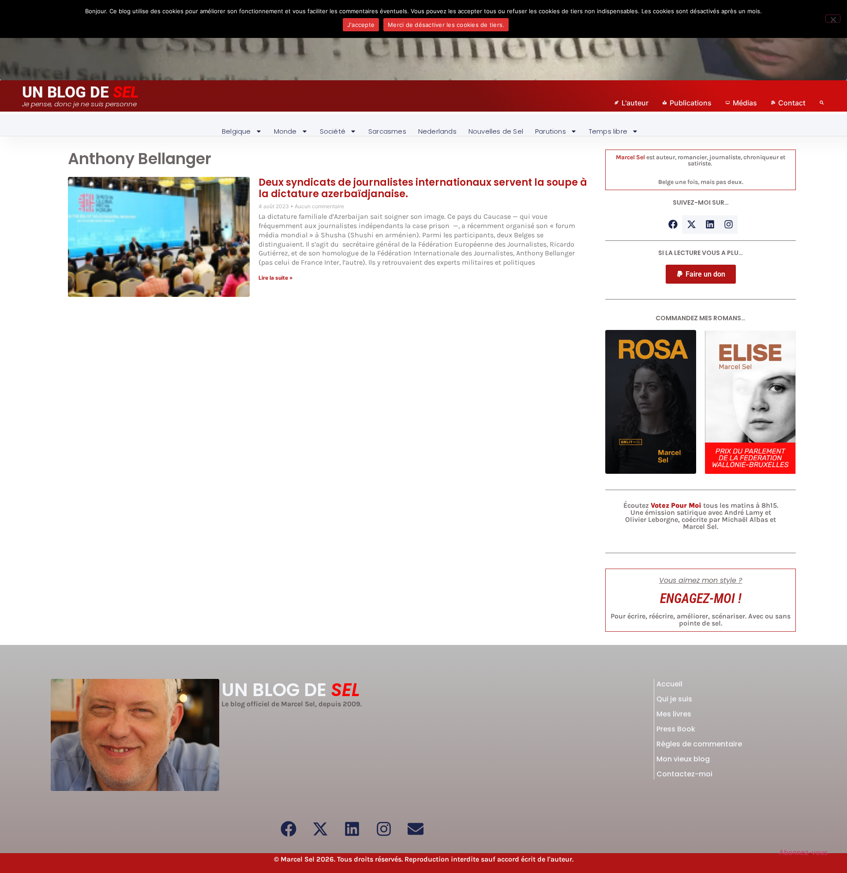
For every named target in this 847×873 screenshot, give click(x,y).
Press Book (675, 729)
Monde (285, 131)
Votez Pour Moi (676, 505)
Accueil (669, 684)
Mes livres (673, 714)
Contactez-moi (684, 774)
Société (332, 131)
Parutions (550, 131)
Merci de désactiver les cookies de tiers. (446, 24)
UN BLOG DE (80, 92)
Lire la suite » (276, 277)
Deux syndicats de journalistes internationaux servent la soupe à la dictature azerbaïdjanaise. (423, 188)
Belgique (236, 131)
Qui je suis (674, 699)
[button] (701, 274)
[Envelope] (415, 829)
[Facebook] (672, 224)
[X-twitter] (691, 224)
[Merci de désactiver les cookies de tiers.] (832, 18)
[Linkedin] (710, 224)
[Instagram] (728, 224)
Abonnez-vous (803, 852)
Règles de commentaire (699, 744)
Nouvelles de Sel (495, 131)
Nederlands (437, 131)
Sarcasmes (387, 131)
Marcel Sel (630, 157)
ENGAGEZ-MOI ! (700, 598)
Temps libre (608, 131)
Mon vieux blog (683, 759)
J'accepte (361, 24)
